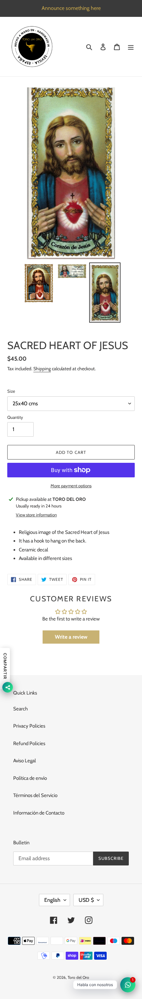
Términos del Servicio (35, 795)
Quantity (15, 417)
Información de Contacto (38, 813)
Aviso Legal (24, 761)
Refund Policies (29, 743)
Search (20, 709)
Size (11, 391)
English (52, 900)
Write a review (71, 637)
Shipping (42, 369)
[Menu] (131, 47)
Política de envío (30, 778)
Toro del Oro (78, 977)
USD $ (86, 900)
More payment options (71, 485)
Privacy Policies (29, 726)
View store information (36, 514)
